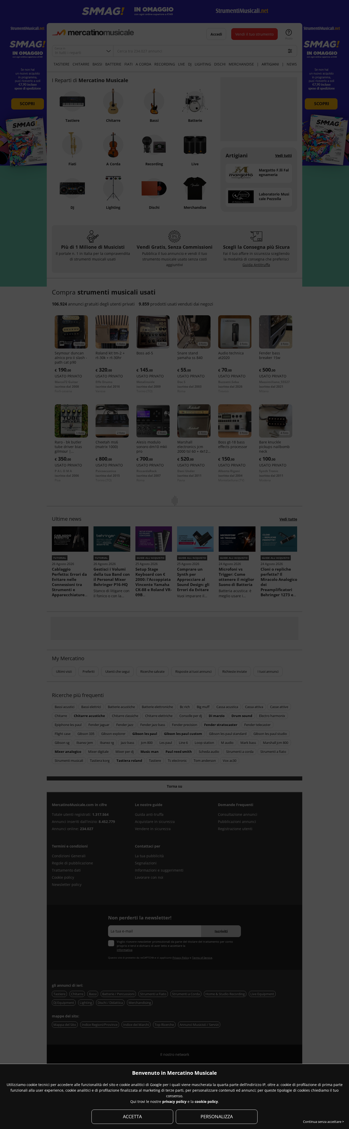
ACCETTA (132, 1116)
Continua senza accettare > (323, 1121)
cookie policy (206, 1101)
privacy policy (174, 1101)
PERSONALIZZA (217, 1116)
